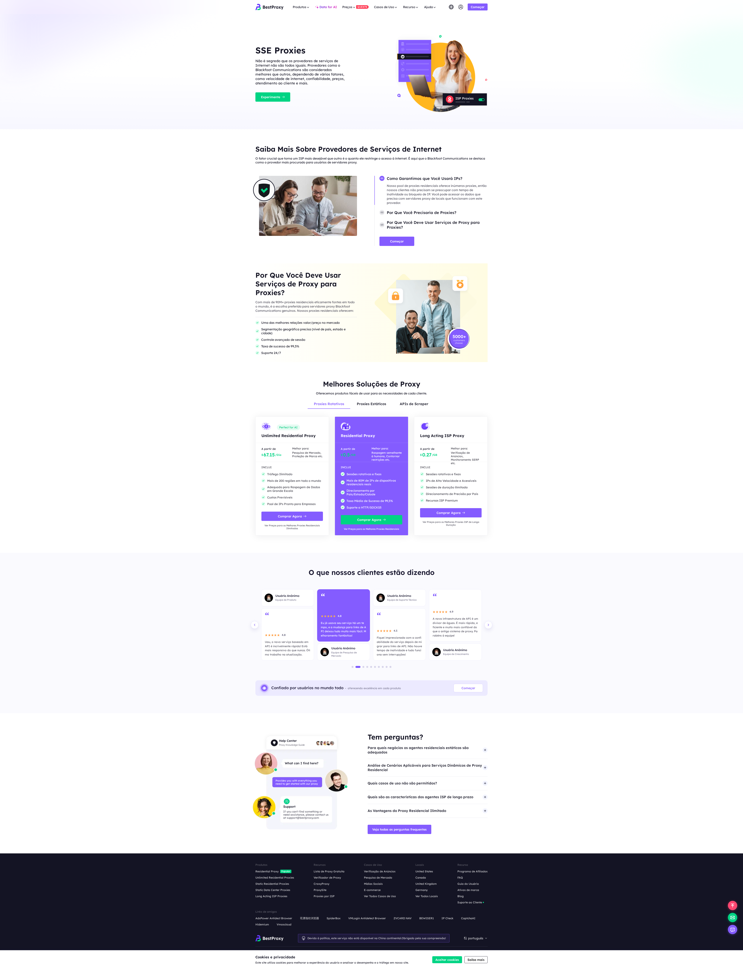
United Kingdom (426, 884)
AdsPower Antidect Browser (273, 918)
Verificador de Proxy (327, 877)
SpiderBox (334, 918)
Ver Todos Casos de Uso (380, 896)
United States (424, 871)
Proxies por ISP (324, 896)
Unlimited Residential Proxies (274, 877)
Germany (421, 890)
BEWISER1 (426, 918)
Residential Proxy (267, 871)
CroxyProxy (321, 884)
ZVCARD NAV (403, 918)
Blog (460, 896)
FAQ (460, 877)
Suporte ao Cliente (469, 902)
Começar (468, 688)
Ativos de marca (468, 890)
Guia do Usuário (468, 884)
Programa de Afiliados (472, 871)
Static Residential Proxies (272, 884)
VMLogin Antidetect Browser (367, 918)
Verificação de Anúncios (379, 871)
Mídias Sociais (373, 884)
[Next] (488, 625)
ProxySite (320, 890)
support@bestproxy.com (303, 818)
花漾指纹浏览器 (309, 918)
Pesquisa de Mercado (378, 877)
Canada (420, 877)
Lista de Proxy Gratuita (329, 871)
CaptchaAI (468, 918)
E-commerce (372, 890)
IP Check (447, 918)
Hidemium (262, 924)
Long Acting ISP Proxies (271, 896)
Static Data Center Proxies (272, 890)
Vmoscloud (284, 924)
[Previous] (255, 625)
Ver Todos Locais (426, 896)
